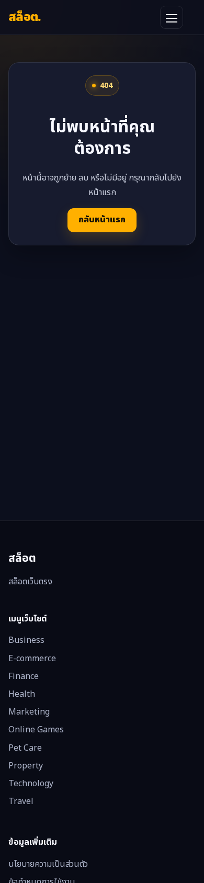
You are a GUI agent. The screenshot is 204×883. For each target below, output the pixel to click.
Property (25, 766)
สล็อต (24, 17)
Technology (30, 783)
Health (21, 694)
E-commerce (32, 658)
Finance (23, 676)
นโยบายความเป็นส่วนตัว (48, 864)
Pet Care (25, 748)
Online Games (36, 729)
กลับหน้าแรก (102, 219)
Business (26, 640)
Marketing (29, 712)
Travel (20, 801)
